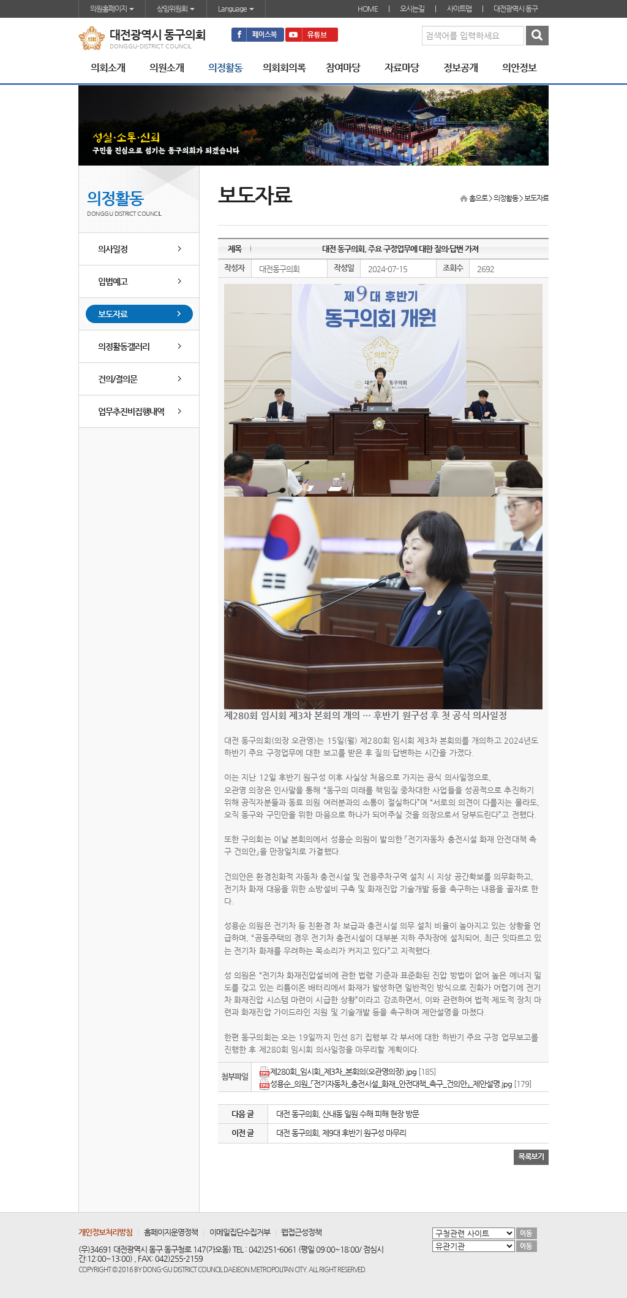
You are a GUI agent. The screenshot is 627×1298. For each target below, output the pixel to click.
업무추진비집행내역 (131, 411)
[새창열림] (257, 35)
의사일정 (112, 249)
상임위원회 (173, 8)
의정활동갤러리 (123, 346)
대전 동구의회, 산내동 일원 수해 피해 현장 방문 (347, 1113)
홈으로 (478, 198)
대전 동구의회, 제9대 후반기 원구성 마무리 (341, 1132)
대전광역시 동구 (516, 8)
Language (233, 8)
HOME (368, 8)
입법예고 (112, 281)
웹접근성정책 (301, 1232)
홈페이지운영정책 (171, 1232)
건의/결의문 (117, 379)
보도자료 (112, 314)
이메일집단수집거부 (239, 1232)
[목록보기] (531, 1156)
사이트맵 (459, 8)
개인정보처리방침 (105, 1232)
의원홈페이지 (109, 8)
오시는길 (412, 8)
